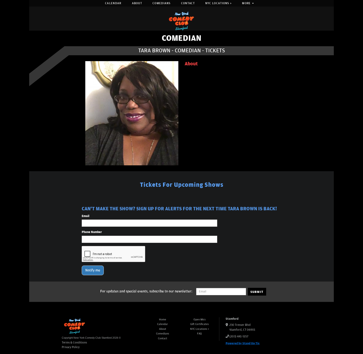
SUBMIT (257, 292)
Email (85, 216)
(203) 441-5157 (238, 336)
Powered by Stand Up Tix (243, 343)
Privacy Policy (71, 347)
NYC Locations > (218, 3)
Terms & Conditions (74, 342)
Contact (188, 3)
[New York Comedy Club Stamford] (181, 21)
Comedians (162, 3)
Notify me (92, 270)
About (137, 3)
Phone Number (92, 232)
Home (162, 319)
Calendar (113, 3)
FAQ (199, 333)
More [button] (247, 3)
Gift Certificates (199, 324)
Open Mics (199, 319)
